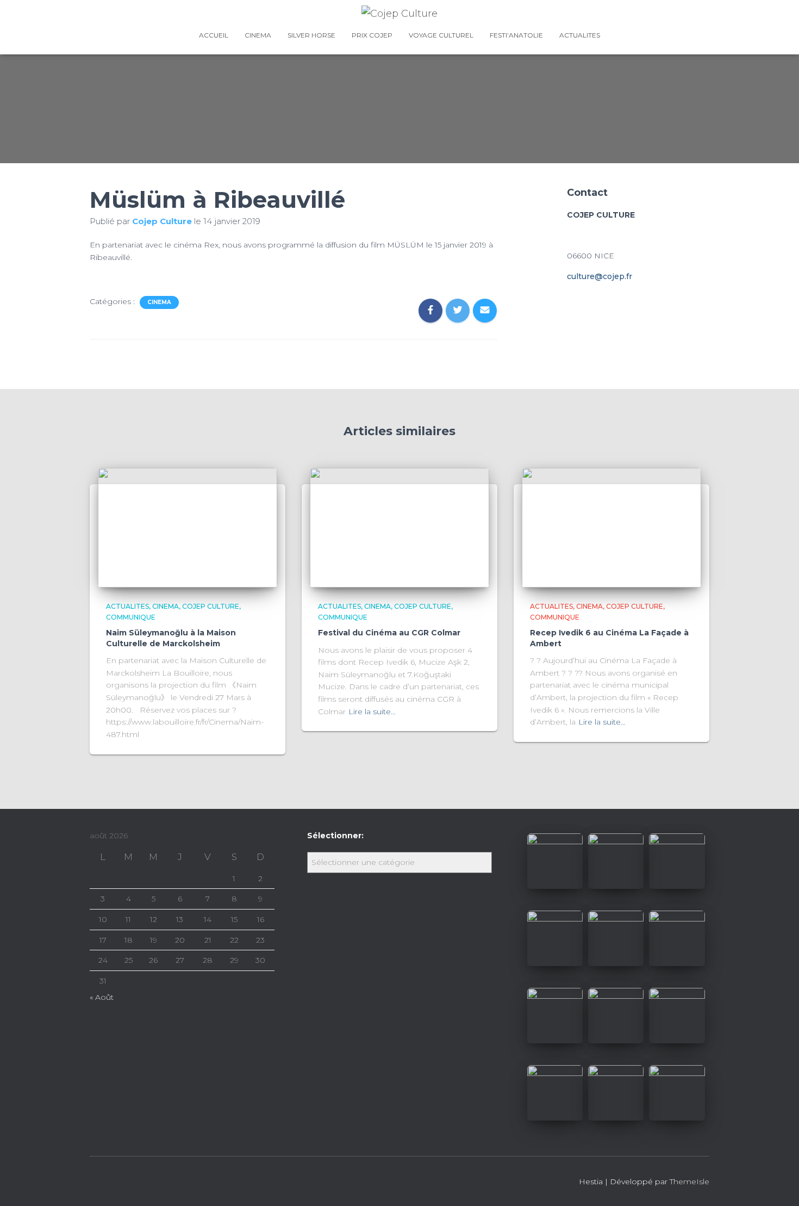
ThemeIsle (689, 1181)
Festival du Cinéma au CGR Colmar (389, 633)
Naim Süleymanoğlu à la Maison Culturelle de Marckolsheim (171, 638)
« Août (102, 997)
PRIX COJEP (372, 35)
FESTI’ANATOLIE (516, 35)
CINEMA (258, 35)
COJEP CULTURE (210, 606)
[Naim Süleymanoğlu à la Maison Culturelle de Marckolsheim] (187, 527)
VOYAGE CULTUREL (441, 35)
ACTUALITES (579, 35)
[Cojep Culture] (399, 13)
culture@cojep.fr (599, 276)
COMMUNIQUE (130, 617)
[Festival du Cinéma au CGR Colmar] (399, 527)
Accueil (213, 35)
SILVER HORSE (311, 35)
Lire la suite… (372, 711)
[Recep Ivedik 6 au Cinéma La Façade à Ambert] (611, 527)
